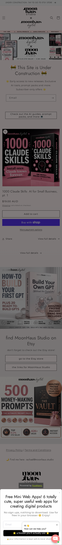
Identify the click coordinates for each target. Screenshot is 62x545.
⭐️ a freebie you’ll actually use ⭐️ (31, 533)
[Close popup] (57, 525)
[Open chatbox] (55, 538)
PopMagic (37, 485)
